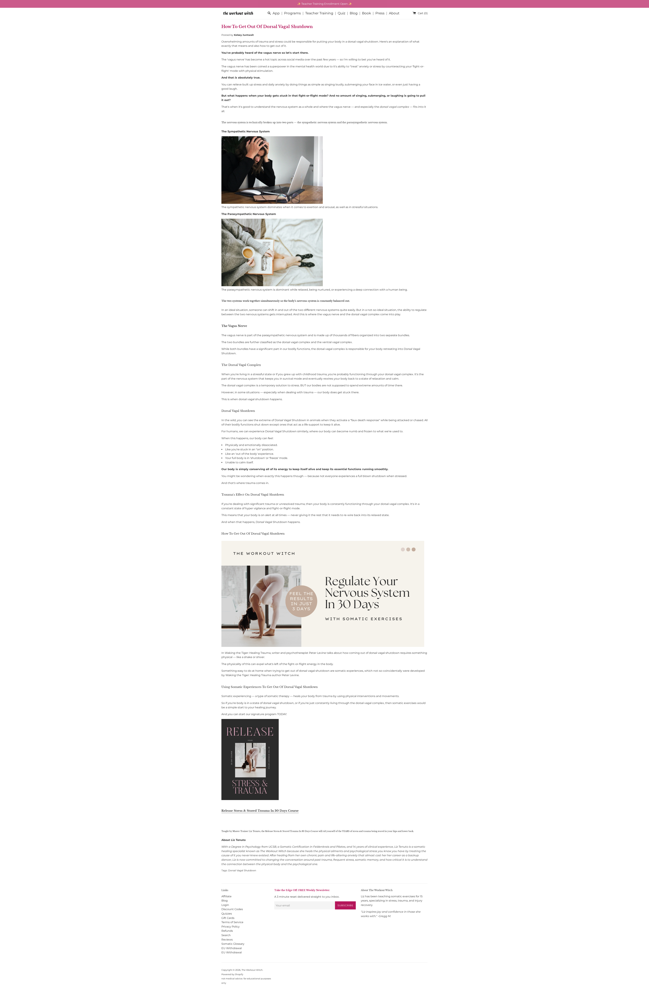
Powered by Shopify (232, 974)
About (394, 13)
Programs (292, 13)
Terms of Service (232, 922)
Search (226, 935)
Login (225, 905)
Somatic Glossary (232, 943)
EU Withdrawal (231, 948)
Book (366, 13)
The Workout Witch (252, 970)
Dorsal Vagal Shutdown (242, 870)
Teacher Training (319, 13)
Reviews (227, 939)
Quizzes (226, 913)
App (276, 13)
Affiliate (226, 896)
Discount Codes (232, 909)
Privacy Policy (230, 926)
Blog (354, 13)
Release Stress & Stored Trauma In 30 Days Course (260, 811)
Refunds (227, 930)
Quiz (341, 13)
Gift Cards (227, 918)
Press (379, 13)
